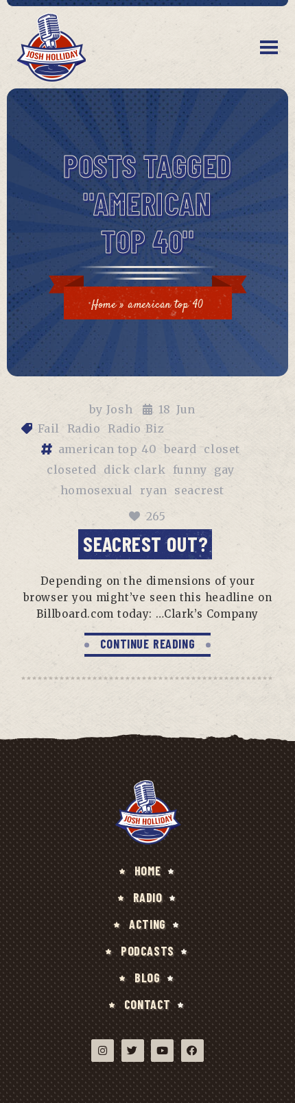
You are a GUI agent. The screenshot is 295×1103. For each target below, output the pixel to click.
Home (103, 305)
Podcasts (147, 950)
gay (224, 469)
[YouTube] (162, 1050)
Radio (84, 428)
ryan (153, 490)
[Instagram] (102, 1050)
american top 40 (107, 449)
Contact (147, 1004)
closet (222, 449)
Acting (147, 924)
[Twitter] (132, 1050)
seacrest (199, 490)
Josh (119, 409)
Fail (49, 428)
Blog (147, 977)
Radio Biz (136, 428)
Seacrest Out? (146, 543)
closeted (72, 469)
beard (180, 449)
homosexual (96, 490)
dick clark (134, 469)
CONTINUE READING (148, 643)
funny (190, 469)
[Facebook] (192, 1050)
